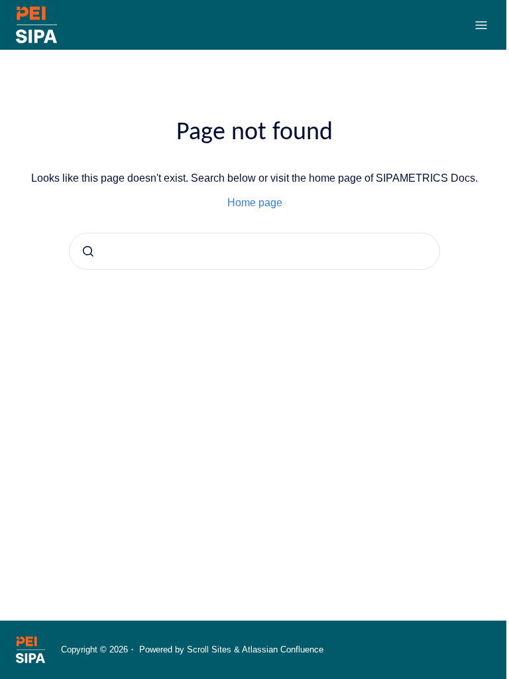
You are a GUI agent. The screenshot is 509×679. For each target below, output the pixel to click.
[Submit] (88, 251)
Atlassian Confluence (282, 649)
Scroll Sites (209, 649)
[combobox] (254, 251)
